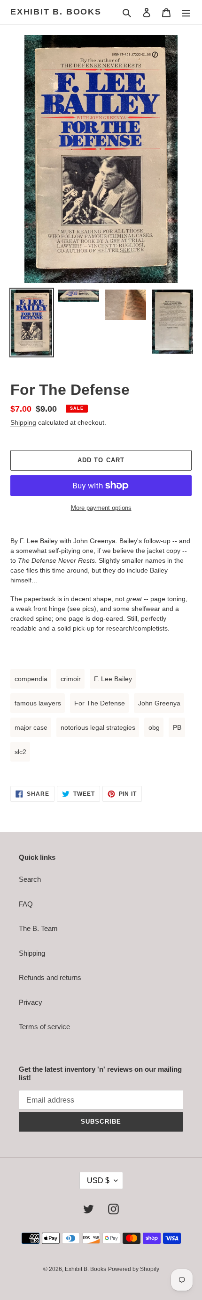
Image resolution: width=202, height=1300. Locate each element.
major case (31, 727)
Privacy (30, 1002)
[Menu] (186, 12)
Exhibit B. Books (55, 11)
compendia (31, 679)
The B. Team (38, 928)
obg (154, 727)
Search (30, 879)
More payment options (101, 507)
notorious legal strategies (98, 727)
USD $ (98, 1180)
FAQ (26, 904)
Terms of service (44, 1027)
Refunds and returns (50, 977)
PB (177, 727)
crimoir (71, 679)
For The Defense (99, 703)
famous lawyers (38, 703)
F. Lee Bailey (113, 679)
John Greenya (159, 703)
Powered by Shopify (133, 1269)
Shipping (23, 422)
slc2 (20, 751)
